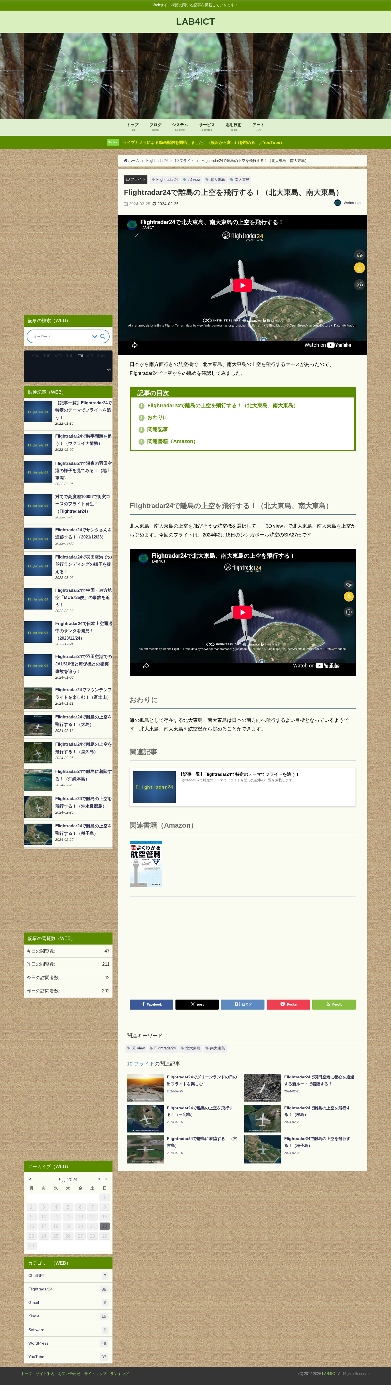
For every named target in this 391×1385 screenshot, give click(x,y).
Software (67, 1330)
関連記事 (154, 429)
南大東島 (242, 179)
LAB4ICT (329, 1374)
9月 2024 (68, 1179)
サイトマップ (95, 1374)
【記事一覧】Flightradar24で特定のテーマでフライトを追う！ (83, 410)
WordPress (67, 1343)
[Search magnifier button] (103, 336)
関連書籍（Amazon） (169, 441)
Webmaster (353, 203)
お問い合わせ (69, 1374)
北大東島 (217, 179)
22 (104, 1226)
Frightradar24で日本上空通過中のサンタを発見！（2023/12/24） (83, 630)
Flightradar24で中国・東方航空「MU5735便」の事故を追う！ (83, 597)
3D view (193, 179)
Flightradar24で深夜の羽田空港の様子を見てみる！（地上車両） (83, 470)
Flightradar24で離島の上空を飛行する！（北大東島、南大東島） (219, 405)
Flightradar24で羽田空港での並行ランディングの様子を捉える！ (83, 564)
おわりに (154, 417)
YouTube (67, 1357)
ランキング (119, 1374)
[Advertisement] (243, 474)
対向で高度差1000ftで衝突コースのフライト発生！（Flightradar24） (82, 503)
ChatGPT (67, 1276)
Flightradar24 (167, 179)
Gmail (67, 1302)
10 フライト (135, 179)
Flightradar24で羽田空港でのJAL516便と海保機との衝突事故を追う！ (83, 663)
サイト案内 (45, 1374)
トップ (26, 1374)
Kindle (67, 1316)
